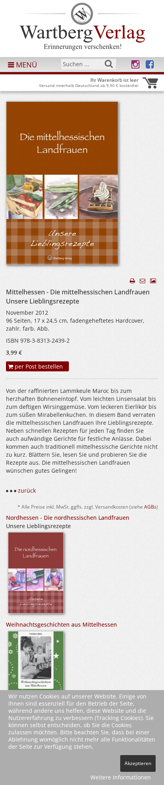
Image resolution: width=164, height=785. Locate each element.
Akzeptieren (138, 763)
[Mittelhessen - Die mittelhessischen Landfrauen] (62, 185)
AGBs (150, 506)
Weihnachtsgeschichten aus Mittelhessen (61, 624)
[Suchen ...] (109, 63)
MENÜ (25, 64)
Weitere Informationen (120, 777)
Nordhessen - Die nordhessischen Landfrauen (67, 517)
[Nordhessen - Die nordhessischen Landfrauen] (36, 575)
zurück (27, 490)
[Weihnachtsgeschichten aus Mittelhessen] (36, 678)
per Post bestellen (38, 366)
